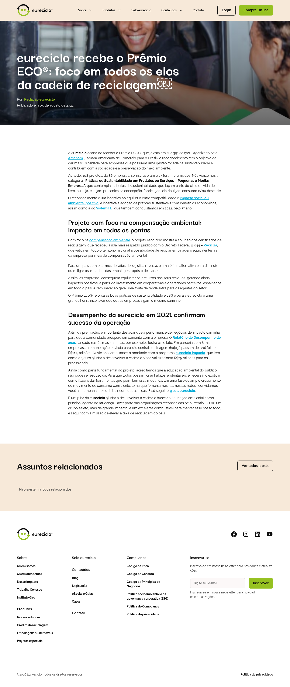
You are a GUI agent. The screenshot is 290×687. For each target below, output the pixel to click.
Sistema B (104, 208)
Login (226, 10)
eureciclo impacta (190, 353)
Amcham (75, 158)
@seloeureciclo (182, 391)
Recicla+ (210, 245)
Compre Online (256, 10)
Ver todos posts (255, 466)
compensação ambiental (109, 240)
